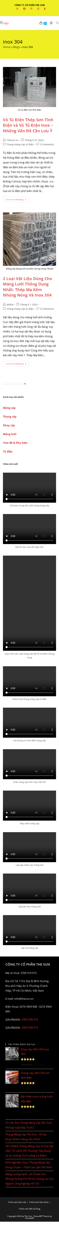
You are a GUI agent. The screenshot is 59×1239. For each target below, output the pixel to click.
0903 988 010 (30, 1027)
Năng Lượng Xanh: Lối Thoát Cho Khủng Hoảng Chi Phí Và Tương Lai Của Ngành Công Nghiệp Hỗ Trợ (29, 1179)
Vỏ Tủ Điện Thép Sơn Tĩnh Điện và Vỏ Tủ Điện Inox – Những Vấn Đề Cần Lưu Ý (28, 125)
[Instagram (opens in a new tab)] (38, 8)
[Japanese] (11, 380)
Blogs (16, 47)
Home (6, 47)
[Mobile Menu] (50, 23)
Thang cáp (9, 416)
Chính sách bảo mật (17, 1202)
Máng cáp (9, 408)
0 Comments (47, 144)
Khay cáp (9, 425)
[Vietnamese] (17, 380)
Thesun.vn (12, 140)
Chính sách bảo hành (38, 1202)
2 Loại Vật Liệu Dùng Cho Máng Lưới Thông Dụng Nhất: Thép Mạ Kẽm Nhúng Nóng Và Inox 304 (27, 287)
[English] (7, 380)
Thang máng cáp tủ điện (20, 144)
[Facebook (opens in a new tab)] (24, 8)
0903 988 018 (30, 1019)
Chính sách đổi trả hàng (29, 1208)
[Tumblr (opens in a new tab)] (44, 8)
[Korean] (14, 380)
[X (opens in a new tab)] (17, 8)
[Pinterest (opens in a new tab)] (31, 8)
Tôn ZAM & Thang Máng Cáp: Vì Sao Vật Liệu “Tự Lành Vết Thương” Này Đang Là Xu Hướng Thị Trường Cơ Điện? (29, 1151)
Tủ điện (8, 451)
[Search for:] (56, 23)
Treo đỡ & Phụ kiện (15, 443)
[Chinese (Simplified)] (4, 380)
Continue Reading (17, 200)
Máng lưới (9, 434)
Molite (10, 304)
